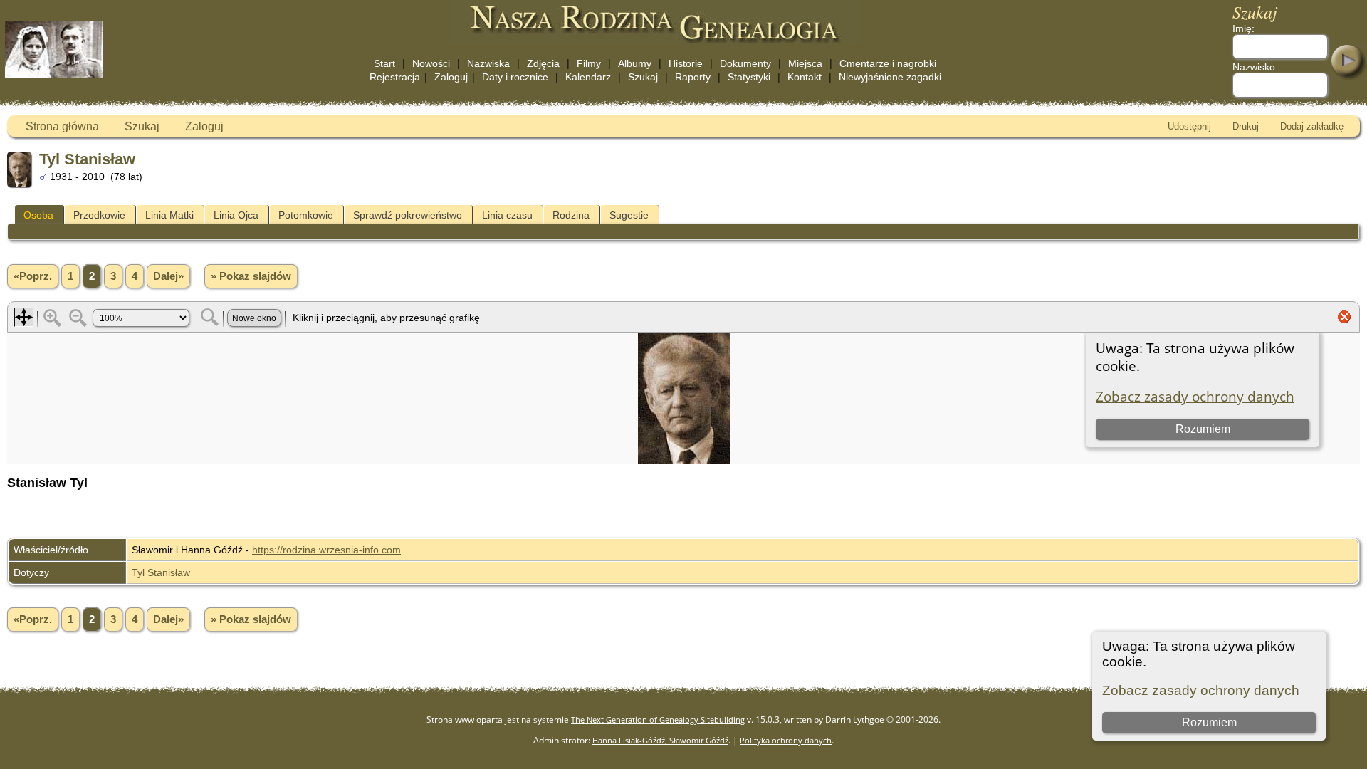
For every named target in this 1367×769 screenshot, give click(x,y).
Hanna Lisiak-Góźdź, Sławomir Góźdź (660, 740)
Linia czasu (507, 215)
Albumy (634, 63)
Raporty (693, 77)
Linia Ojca (236, 215)
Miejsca (805, 63)
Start (384, 63)
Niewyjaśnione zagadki (890, 77)
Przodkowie (99, 215)
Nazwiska (488, 63)
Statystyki (749, 77)
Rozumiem (1209, 722)
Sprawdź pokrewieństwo (407, 215)
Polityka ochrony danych (786, 740)
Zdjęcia (543, 63)
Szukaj (643, 77)
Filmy (589, 63)
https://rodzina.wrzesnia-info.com (326, 549)
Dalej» (168, 276)
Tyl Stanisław (161, 572)
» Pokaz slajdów (251, 276)
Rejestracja (395, 77)
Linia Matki (169, 215)
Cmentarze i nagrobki (887, 63)
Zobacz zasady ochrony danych (1200, 690)
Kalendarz (588, 77)
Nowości (431, 63)
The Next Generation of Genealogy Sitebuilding (658, 719)
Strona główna (62, 126)
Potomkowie (305, 215)
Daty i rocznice (515, 77)
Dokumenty (745, 63)
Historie (686, 63)
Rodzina (571, 215)
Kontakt (804, 77)
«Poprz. (33, 276)
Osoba (38, 215)
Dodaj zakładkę (1312, 126)
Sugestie (629, 215)
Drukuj (1245, 126)
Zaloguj (451, 77)
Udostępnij (1189, 126)
